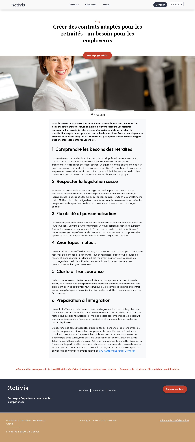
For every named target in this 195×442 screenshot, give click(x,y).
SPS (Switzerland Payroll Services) (117, 350)
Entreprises (90, 4)
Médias (106, 4)
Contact (160, 4)
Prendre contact (175, 389)
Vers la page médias (97, 55)
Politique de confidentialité (174, 420)
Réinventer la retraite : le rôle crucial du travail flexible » (150, 369)
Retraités (74, 4)
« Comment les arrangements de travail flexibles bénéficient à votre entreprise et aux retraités (66, 369)
